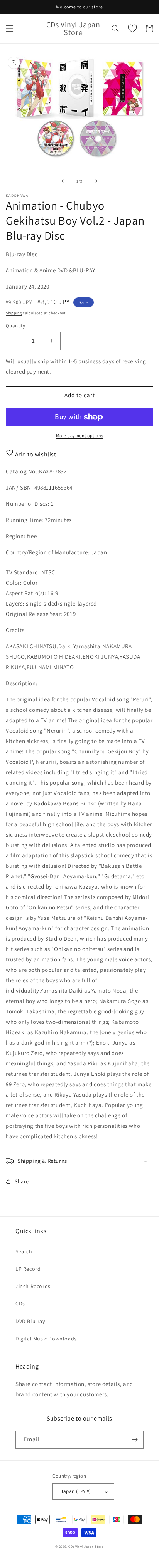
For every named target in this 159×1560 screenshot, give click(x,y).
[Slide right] (96, 181)
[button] (9, 28)
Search (23, 1251)
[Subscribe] (134, 1440)
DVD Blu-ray (30, 1321)
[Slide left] (62, 181)
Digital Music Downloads (46, 1338)
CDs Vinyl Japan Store (86, 1546)
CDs (20, 1303)
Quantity (15, 325)
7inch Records (33, 1286)
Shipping (14, 312)
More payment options (79, 435)
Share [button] (22, 1181)
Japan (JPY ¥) (76, 1491)
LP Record (28, 1268)
